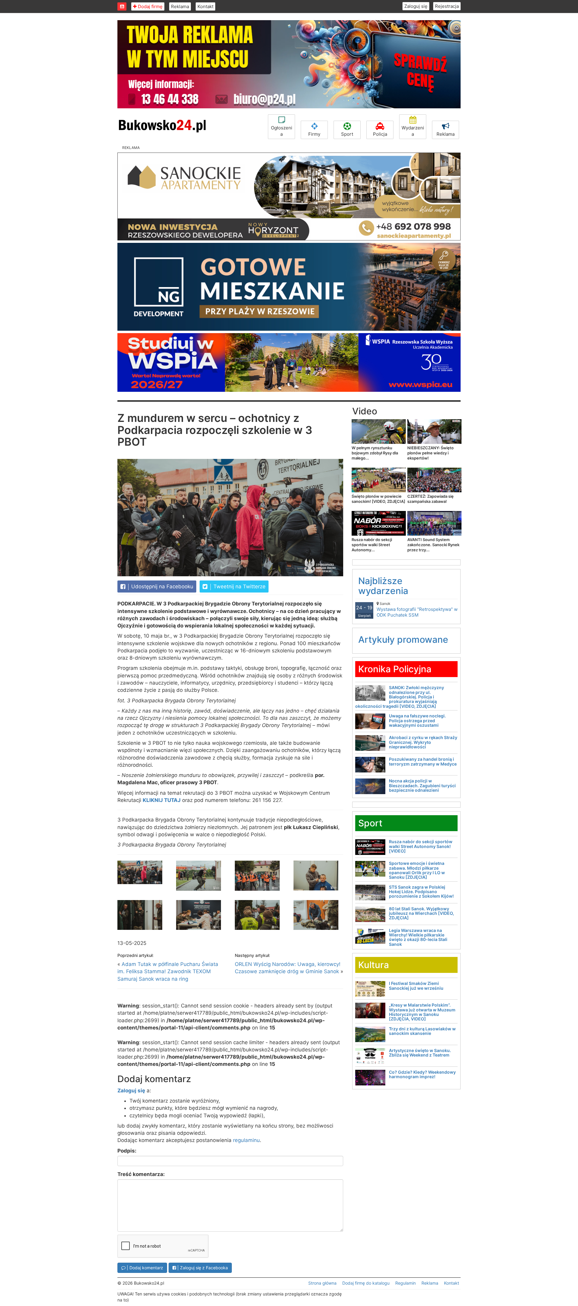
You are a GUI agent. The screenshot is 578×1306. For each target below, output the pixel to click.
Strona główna (322, 1283)
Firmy (314, 134)
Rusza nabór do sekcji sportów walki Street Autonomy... (372, 544)
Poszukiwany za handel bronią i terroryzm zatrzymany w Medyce (423, 761)
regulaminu (246, 1140)
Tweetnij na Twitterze (239, 586)
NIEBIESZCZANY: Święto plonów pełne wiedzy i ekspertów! (430, 452)
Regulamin (405, 1283)
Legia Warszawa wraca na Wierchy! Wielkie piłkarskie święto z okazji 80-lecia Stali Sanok (418, 937)
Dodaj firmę (150, 6)
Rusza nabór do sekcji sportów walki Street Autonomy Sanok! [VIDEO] (420, 846)
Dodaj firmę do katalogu (366, 1283)
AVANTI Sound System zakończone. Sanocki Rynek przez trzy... (433, 544)
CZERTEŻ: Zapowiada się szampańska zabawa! (430, 499)
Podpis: (126, 1151)
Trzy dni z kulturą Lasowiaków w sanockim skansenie (422, 1031)
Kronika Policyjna (394, 669)
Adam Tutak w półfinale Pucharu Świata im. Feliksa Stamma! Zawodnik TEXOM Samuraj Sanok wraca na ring (167, 971)
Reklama (180, 6)
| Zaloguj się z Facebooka (202, 1267)
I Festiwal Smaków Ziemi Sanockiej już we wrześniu (416, 985)
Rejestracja (447, 6)
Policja (380, 134)
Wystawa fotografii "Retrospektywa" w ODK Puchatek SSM (417, 609)
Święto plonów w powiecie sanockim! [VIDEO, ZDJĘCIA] (378, 499)
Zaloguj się (415, 6)
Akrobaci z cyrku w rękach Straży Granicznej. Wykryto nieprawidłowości (423, 742)
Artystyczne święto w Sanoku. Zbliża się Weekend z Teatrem (420, 1052)
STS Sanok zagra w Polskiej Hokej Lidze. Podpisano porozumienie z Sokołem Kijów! (421, 891)
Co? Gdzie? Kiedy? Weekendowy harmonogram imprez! (422, 1074)
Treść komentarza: (141, 1174)
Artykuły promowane (403, 639)
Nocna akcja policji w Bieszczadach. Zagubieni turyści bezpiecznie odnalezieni (422, 785)
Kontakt (205, 6)
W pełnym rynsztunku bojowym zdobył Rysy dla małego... (375, 452)
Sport (347, 134)
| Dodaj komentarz (144, 1267)
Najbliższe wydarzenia (383, 585)
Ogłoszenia (281, 131)
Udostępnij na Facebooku (161, 586)
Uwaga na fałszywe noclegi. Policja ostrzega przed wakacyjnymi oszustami (417, 720)
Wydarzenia (413, 131)
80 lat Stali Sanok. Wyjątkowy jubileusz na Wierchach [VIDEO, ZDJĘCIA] (421, 913)
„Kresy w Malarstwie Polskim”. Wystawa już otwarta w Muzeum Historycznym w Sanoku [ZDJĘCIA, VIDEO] (422, 1011)
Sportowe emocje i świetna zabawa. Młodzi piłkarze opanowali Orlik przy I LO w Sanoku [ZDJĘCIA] (417, 870)
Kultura (373, 964)
